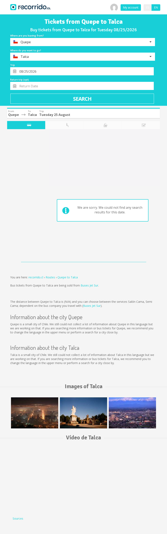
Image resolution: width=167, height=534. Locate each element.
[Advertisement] (23, 196)
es (147, 7)
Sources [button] (18, 518)
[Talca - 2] (34, 412)
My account (130, 7)
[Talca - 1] (83, 412)
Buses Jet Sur (89, 285)
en (156, 7)
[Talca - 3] (132, 412)
